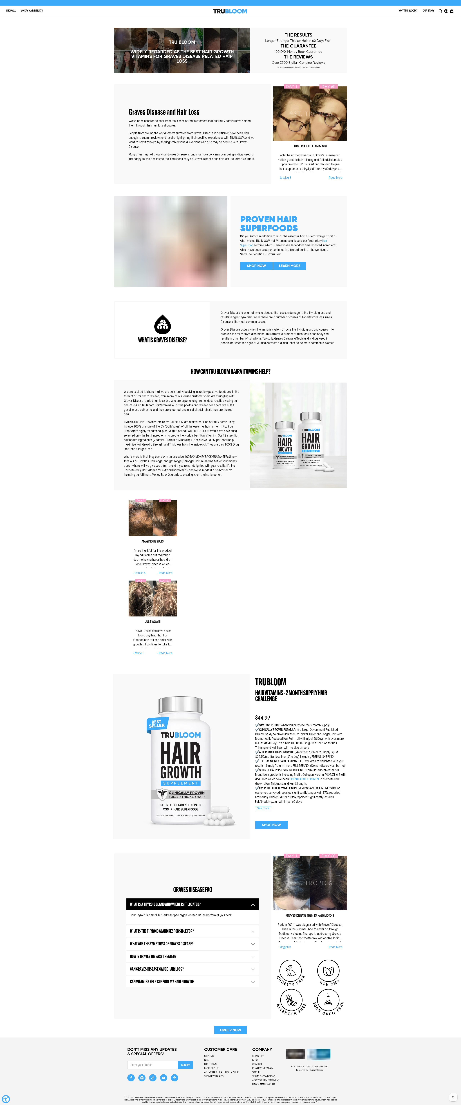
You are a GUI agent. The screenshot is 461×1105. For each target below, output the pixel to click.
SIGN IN (256, 1072)
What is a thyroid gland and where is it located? (165, 904)
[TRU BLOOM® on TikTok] (152, 1078)
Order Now (230, 1030)
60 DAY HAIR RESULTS (32, 11)
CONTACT (257, 1064)
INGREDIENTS (211, 1068)
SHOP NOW (256, 265)
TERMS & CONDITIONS (263, 1076)
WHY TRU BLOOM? (408, 11)
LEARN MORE (289, 265)
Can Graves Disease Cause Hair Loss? (157, 969)
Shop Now (271, 824)
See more (263, 808)
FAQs (206, 1060)
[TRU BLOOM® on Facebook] (131, 1078)
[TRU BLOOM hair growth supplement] (181, 756)
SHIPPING (209, 1056)
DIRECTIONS (210, 1064)
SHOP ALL (11, 11)
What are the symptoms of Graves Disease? (161, 944)
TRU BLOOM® (305, 1067)
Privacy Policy (302, 1070)
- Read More (335, 178)
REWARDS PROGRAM (262, 1068)
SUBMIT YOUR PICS (213, 1076)
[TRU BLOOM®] (230, 11)
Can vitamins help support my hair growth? (162, 982)
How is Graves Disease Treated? (153, 957)
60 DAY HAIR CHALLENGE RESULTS (221, 1072)
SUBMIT (185, 1065)
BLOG (255, 1060)
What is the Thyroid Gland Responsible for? (162, 931)
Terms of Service (316, 1070)
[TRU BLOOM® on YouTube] (163, 1078)
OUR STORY (428, 11)
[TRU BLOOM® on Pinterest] (174, 1078)
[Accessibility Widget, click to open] (6, 1099)
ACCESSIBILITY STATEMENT (265, 1080)
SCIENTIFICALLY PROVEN (304, 779)
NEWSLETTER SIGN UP (263, 1084)
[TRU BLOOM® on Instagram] (142, 1078)
